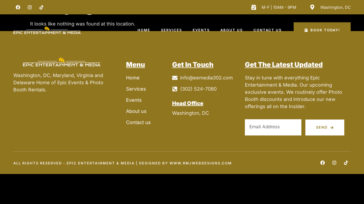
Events (201, 30)
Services (171, 30)
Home (143, 30)
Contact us (267, 30)
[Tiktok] (41, 7)
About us (231, 30)
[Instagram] (29, 7)
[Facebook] (17, 7)
